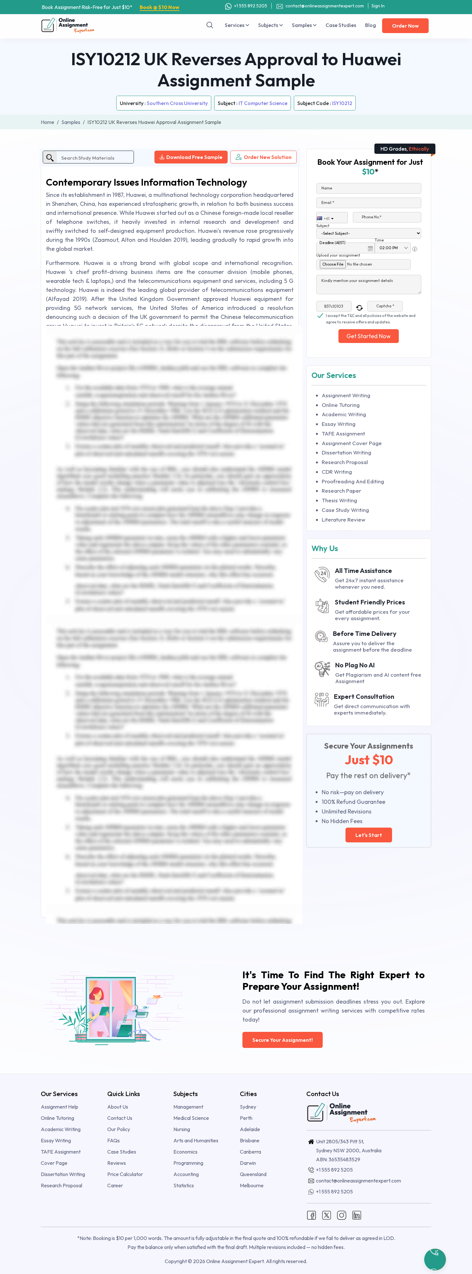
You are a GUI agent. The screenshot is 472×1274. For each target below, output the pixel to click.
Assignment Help (59, 1106)
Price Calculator (125, 1174)
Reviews (116, 1163)
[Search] (210, 25)
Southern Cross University (177, 103)
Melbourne (252, 1185)
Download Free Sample (194, 157)
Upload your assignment (338, 255)
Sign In (378, 6)
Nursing (181, 1129)
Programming (188, 1163)
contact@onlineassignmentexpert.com (324, 6)
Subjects (268, 25)
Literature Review (343, 519)
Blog (370, 25)
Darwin (248, 1163)
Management (188, 1106)
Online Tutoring (341, 404)
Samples (302, 25)
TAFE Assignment (343, 433)
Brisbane (249, 1140)
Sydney (248, 1106)
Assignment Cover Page (352, 443)
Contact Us (119, 1118)
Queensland (253, 1174)
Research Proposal (345, 462)
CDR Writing (337, 471)
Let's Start (368, 835)
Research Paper (341, 490)
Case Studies (341, 25)
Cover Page (54, 1163)
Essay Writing (338, 423)
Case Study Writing (345, 509)
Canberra (250, 1151)
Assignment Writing (346, 395)
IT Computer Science (263, 103)
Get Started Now (368, 336)
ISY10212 (342, 103)
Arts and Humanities (195, 1140)
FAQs (113, 1140)
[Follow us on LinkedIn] (357, 1214)
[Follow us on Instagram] (342, 1214)
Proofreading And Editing (353, 481)
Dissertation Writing (346, 452)
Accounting (186, 1174)
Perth (246, 1118)
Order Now (405, 25)
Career (115, 1185)
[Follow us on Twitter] (326, 1214)
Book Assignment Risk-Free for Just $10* (110, 7)
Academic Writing (344, 414)
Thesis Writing (339, 500)
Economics (185, 1151)
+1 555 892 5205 (250, 6)
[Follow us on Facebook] (311, 1214)
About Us (117, 1106)
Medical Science (191, 1118)
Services (235, 25)
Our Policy (118, 1129)
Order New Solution (268, 157)
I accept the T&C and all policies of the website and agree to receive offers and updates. (370, 316)
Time (379, 240)
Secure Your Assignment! (282, 1040)
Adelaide (250, 1129)
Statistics (183, 1185)
